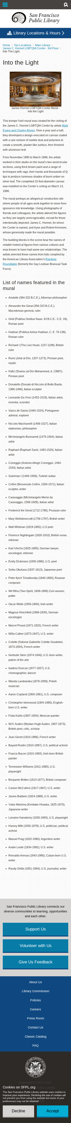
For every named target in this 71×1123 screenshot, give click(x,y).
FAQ (35, 1045)
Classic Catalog (35, 1036)
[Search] (66, 4)
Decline (18, 1111)
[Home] (35, 18)
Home (6, 45)
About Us (35, 982)
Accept (52, 1111)
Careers (35, 1009)
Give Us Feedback (35, 962)
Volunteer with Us (36, 945)
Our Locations (22, 45)
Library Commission (35, 991)
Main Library (42, 45)
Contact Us (35, 1027)
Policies (35, 1000)
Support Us (35, 929)
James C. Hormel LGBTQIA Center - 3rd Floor (31, 48)
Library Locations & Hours (36, 33)
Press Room (35, 1018)
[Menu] (5, 4)
